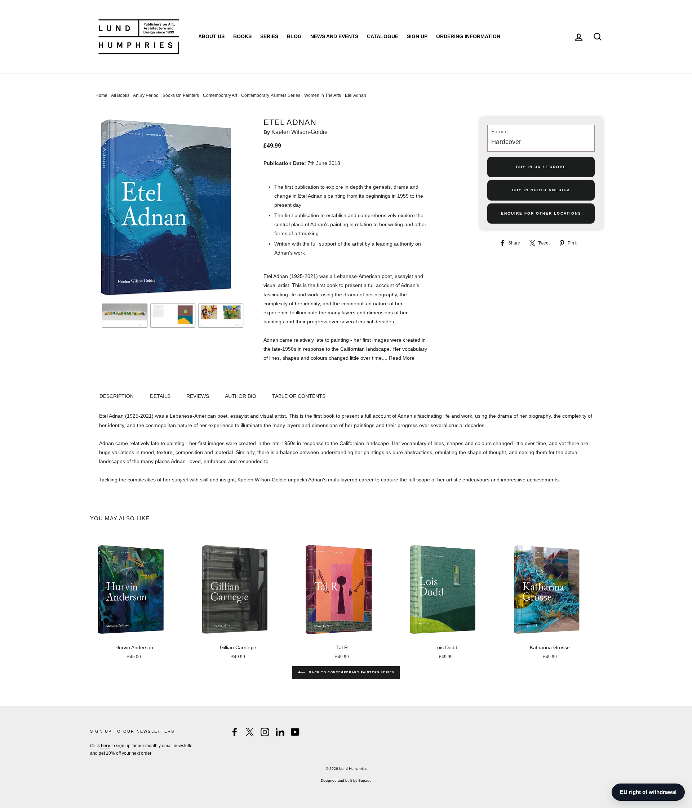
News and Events (334, 36)
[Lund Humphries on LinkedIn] (280, 732)
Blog (294, 36)
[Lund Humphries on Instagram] (265, 732)
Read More (401, 358)
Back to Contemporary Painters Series (351, 672)
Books (242, 36)
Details (160, 396)
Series (269, 36)
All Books (120, 95)
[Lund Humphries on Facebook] (234, 732)
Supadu (365, 780)
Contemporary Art (220, 95)
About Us (211, 36)
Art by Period (146, 95)
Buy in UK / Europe (541, 167)
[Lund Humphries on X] (249, 732)
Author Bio (240, 396)
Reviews (197, 396)
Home (101, 95)
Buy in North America (541, 190)
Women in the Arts (322, 95)
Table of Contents (298, 396)
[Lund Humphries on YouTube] (295, 732)
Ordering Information (468, 36)
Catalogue (382, 36)
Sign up (417, 36)
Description (116, 396)
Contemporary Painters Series (270, 95)
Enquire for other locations (541, 213)
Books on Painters (181, 95)
